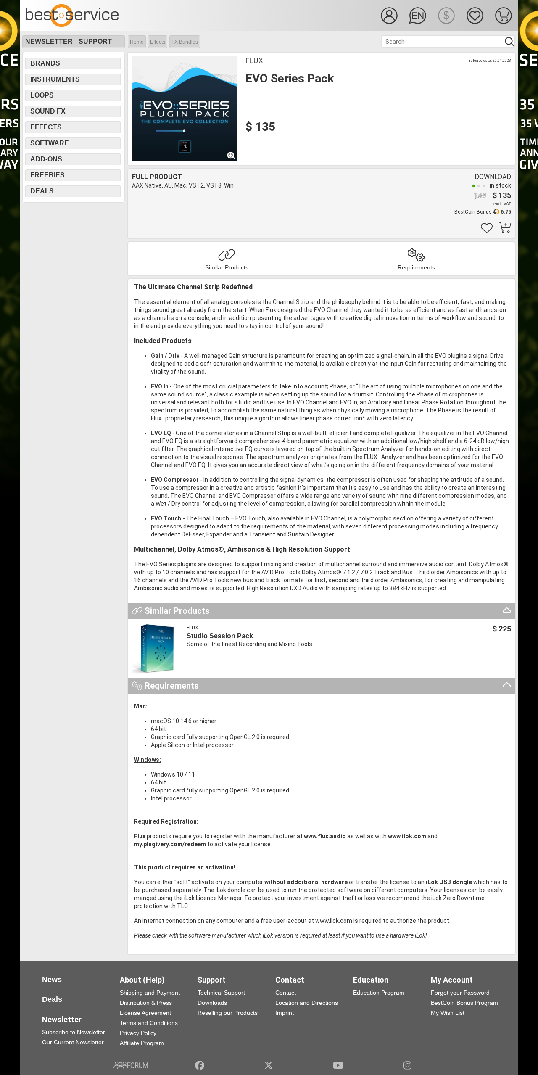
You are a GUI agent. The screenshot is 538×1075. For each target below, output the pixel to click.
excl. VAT (502, 203)
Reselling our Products (228, 1012)
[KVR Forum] (130, 1065)
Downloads (212, 1002)
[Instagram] (407, 1065)
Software (49, 143)
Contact (285, 992)
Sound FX (48, 111)
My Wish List (447, 1012)
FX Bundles (184, 42)
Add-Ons (46, 159)
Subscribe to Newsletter (73, 1032)
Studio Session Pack (220, 635)
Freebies (47, 175)
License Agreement (145, 1012)
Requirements (416, 267)
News (52, 979)
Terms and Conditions (149, 1023)
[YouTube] (338, 1065)
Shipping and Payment (150, 992)
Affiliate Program (142, 1043)
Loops (42, 95)
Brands (45, 63)
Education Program (378, 992)
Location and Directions (306, 1002)
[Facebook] (199, 1065)
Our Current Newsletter (73, 1042)
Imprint (284, 1012)
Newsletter (49, 41)
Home (137, 42)
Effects (157, 42)
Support (95, 41)
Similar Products (226, 267)
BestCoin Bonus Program (464, 1002)
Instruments (55, 79)
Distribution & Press (146, 1002)
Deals (42, 191)
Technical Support (221, 992)
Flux (254, 60)
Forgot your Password (460, 992)
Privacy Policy (138, 1033)
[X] (269, 1065)
